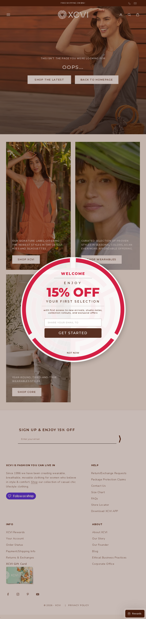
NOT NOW (73, 352)
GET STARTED (73, 333)
